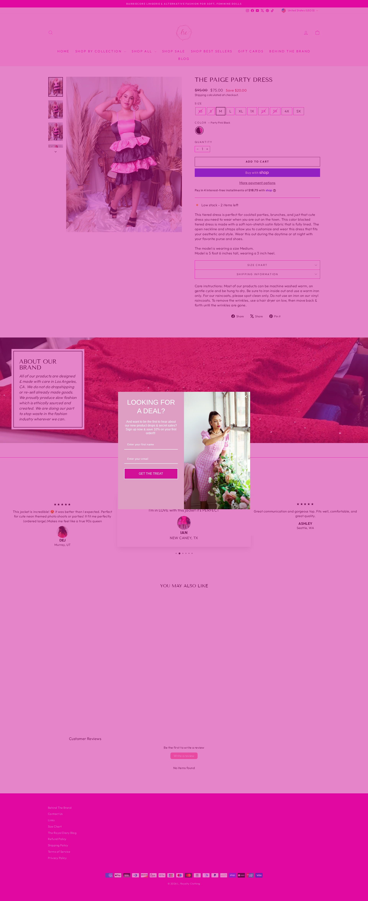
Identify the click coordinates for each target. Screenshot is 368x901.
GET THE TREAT (151, 473)
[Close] (245, 396)
